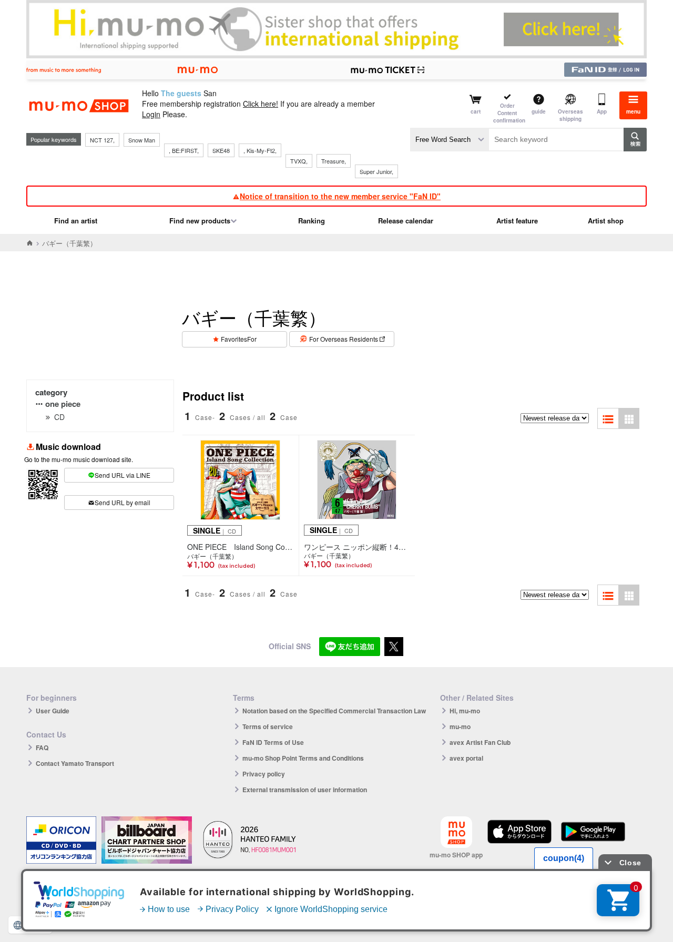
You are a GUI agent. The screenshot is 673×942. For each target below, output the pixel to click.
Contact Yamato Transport (75, 763)
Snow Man (141, 140)
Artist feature (517, 221)
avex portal (466, 758)
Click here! (260, 103)
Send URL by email (122, 502)
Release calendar (405, 221)
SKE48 (221, 150)
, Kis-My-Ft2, (260, 150)
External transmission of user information (304, 789)
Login (151, 114)
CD (59, 417)
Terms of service (267, 726)
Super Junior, (376, 171)
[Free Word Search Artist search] (449, 139)
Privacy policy (263, 774)
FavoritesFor (239, 338)
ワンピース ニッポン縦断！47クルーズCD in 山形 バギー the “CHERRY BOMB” (357, 546)
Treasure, (333, 161)
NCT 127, (102, 140)
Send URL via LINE (122, 474)
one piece (62, 403)
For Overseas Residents (343, 338)
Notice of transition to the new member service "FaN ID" (340, 196)
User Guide (52, 710)
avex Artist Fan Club (480, 742)
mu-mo (460, 726)
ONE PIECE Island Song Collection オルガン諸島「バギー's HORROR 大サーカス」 (240, 546)
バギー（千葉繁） (212, 556)
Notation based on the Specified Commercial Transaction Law (334, 710)
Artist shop (606, 221)
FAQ (42, 747)
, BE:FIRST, (184, 150)
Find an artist (75, 221)
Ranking (311, 221)
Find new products (199, 221)
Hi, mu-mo (465, 710)
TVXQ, (299, 161)
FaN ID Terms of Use (273, 742)
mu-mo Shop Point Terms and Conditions (303, 758)
